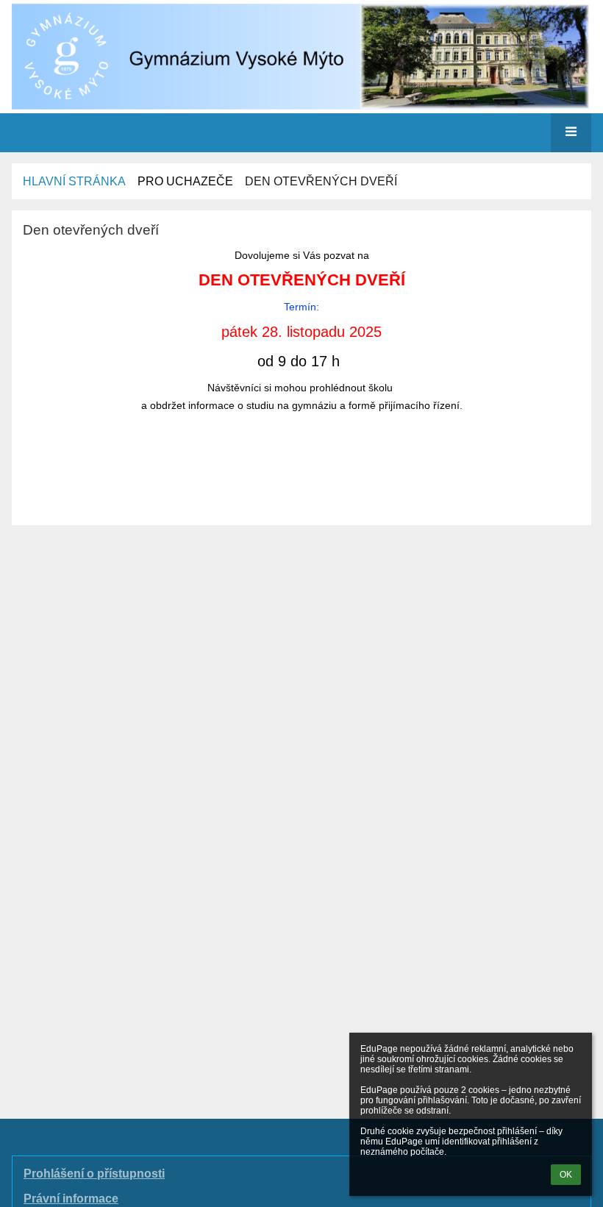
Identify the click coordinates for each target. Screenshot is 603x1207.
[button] (571, 132)
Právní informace (71, 1198)
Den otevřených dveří (321, 181)
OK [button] (566, 1174)
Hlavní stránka (74, 181)
